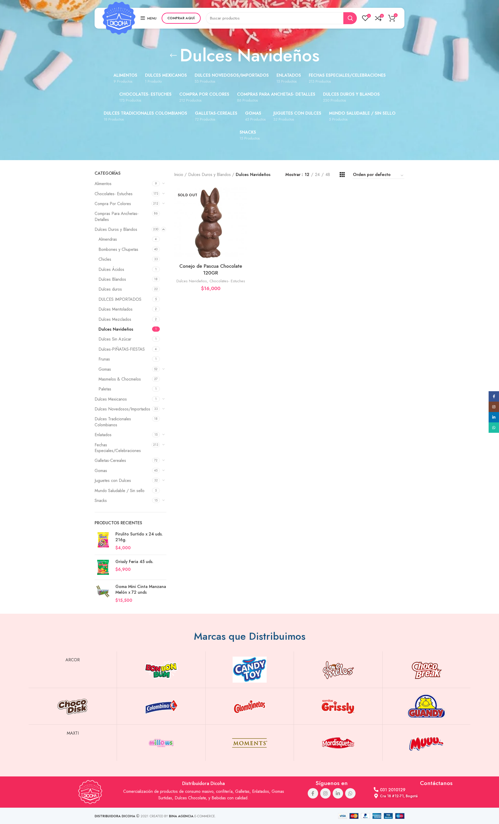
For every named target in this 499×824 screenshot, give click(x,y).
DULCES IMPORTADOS (120, 299)
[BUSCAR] (350, 18)
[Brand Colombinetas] (250, 706)
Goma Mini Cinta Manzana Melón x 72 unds (140, 589)
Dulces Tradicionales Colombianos (113, 422)
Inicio (178, 175)
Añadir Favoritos (243, 219)
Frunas (104, 359)
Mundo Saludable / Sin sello (120, 491)
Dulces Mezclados (115, 319)
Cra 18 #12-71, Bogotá (399, 796)
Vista (243, 207)
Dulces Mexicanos (111, 399)
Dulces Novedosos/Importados (122, 409)
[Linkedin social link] (338, 793)
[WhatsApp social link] (350, 793)
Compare (243, 195)
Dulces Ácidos (111, 269)
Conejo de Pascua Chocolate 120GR (210, 270)
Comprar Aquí (181, 18)
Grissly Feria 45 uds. (134, 562)
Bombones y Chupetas (118, 249)
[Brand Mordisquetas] (338, 743)
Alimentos (103, 184)
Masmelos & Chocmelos (120, 379)
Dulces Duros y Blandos (116, 229)
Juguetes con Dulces (113, 480)
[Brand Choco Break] (427, 669)
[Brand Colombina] (161, 706)
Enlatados (103, 435)
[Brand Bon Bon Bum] (161, 669)
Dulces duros (110, 289)
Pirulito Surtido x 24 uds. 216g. (139, 537)
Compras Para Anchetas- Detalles (117, 216)
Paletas (105, 389)
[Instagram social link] (325, 793)
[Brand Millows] (161, 743)
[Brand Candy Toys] (250, 669)
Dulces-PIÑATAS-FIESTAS (122, 349)
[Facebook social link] (313, 793)
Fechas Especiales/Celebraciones (118, 448)
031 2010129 (392, 790)
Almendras (108, 239)
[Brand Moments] (250, 743)
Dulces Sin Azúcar (115, 339)
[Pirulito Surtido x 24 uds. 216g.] (103, 541)
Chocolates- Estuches (114, 194)
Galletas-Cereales (110, 460)
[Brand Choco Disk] (73, 706)
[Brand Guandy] (427, 706)
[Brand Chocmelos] (338, 669)
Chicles (105, 259)
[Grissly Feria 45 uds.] (103, 567)
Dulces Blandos (112, 279)
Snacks (101, 500)
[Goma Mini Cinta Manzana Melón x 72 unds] (103, 593)
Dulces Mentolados (116, 309)
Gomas (105, 369)
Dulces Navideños (116, 329)
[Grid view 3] (342, 174)
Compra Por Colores (113, 204)
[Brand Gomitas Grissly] (338, 706)
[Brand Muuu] (427, 743)
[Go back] (173, 55)
